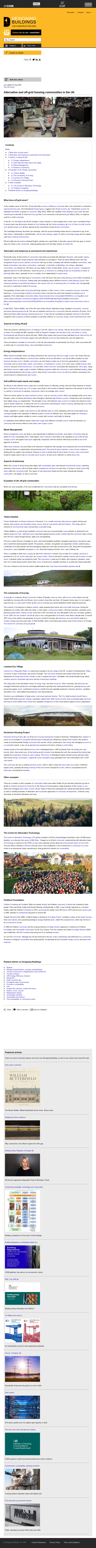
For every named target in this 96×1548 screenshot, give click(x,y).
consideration (76, 271)
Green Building (67, 212)
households (15, 212)
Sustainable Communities (25, 930)
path (19, 603)
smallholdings (60, 265)
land (86, 531)
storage (27, 372)
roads (60, 597)
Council (75, 212)
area (74, 613)
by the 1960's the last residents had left (18, 615)
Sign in (88, 12)
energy (66, 317)
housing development (46, 737)
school (65, 607)
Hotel (64, 910)
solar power (40, 696)
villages (72, 265)
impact (24, 265)
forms (15, 280)
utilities (10, 234)
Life (8, 986)
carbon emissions (50, 367)
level (15, 271)
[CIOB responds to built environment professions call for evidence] (22, 1455)
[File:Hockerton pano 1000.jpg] (48, 726)
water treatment (30, 395)
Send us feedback (40, 1010)
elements (64, 280)
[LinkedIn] (36, 59)
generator (21, 699)
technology (10, 843)
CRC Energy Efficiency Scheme (18, 976)
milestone (49, 311)
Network (83, 930)
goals (54, 466)
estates (66, 271)
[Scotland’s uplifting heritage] (22, 1342)
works (6, 471)
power (25, 375)
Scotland (69, 904)
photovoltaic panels (25, 364)
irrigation (7, 416)
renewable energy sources (33, 524)
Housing (18, 732)
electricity (49, 358)
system (71, 356)
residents (50, 416)
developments (72, 791)
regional (6, 209)
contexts (57, 290)
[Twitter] (33, 59)
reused (41, 406)
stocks (38, 562)
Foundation (18, 900)
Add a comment (22, 1010)
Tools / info (31, 46)
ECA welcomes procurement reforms (18, 1501)
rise (82, 293)
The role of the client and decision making (20, 1430)
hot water (82, 556)
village (77, 524)
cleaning (34, 391)
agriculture (29, 679)
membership (23, 913)
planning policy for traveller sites (67, 283)
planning (7, 273)
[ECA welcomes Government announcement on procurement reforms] (22, 1526)
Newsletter (70, 12)
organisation (47, 471)
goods (44, 449)
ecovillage (50, 927)
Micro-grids (83, 367)
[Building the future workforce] (22, 1139)
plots (27, 686)
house (45, 206)
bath (90, 556)
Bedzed (9, 967)
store (19, 361)
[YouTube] (39, 59)
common (76, 449)
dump (74, 455)
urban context (59, 391)
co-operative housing (72, 290)
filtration (29, 398)
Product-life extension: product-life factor (21, 988)
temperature (17, 755)
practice (14, 679)
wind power (76, 607)
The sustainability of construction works (21, 999)
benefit (79, 696)
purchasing (42, 910)
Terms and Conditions (72, 1542)
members (55, 932)
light (54, 398)
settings (61, 330)
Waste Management (13, 430)
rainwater (12, 388)
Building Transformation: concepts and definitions (24, 970)
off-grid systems (61, 209)
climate (72, 317)
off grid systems (18, 262)
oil (33, 843)
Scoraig (6, 597)
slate (22, 840)
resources (57, 684)
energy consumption (20, 758)
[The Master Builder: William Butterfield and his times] (22, 1106)
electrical (58, 699)
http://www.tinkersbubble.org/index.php (64, 566)
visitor (86, 846)
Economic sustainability (15, 984)
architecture (47, 345)
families (75, 740)
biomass (84, 364)
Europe (19, 922)
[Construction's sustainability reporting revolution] (22, 1489)
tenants (38, 618)
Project (26, 732)
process (19, 468)
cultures (86, 257)
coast (39, 603)
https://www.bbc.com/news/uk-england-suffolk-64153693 (30, 299)
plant (89, 364)
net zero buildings (39, 224)
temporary (23, 251)
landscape (7, 770)
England (85, 737)
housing (33, 286)
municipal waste (33, 455)
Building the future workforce (15, 1117)
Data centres (9, 1393)
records (29, 613)
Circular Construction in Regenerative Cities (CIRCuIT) (26, 972)
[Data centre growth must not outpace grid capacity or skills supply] (22, 1418)
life (72, 244)
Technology (34, 833)
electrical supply (63, 356)
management (85, 268)
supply (55, 234)
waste (10, 237)
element (32, 411)
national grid (52, 356)
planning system (72, 278)
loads (68, 699)
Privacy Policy (55, 1542)
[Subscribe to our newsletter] (22, 35)
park (89, 910)
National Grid (44, 786)
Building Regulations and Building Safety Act (21, 1242)
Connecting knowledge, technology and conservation (24, 1187)
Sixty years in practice (13, 1065)
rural (86, 296)
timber (15, 702)
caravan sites (45, 283)
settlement (30, 521)
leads (23, 603)
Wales (25, 671)
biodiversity (82, 317)
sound (65, 531)
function (86, 335)
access (59, 372)
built (27, 534)
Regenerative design (14, 993)
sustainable (50, 265)
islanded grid (8, 214)
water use (51, 411)
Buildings (36, 962)
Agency (42, 209)
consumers (33, 212)
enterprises (36, 689)
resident (7, 621)
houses (28, 330)
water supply (28, 386)
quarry (27, 840)
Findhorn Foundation (11, 904)
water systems (29, 789)
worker (18, 613)
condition (64, 534)
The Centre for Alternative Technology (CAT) (20, 837)
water (44, 234)
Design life (10, 978)
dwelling (84, 369)
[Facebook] (30, 59)
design (65, 268)
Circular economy (13, 974)
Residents (7, 696)
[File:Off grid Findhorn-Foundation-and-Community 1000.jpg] (48, 894)
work (38, 537)
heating (71, 556)
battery (9, 369)
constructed (10, 922)
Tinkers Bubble (9, 521)
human (20, 388)
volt (18, 556)
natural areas (62, 273)
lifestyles (70, 257)
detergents (57, 404)
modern (67, 244)
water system (62, 401)
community (60, 206)
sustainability (46, 466)
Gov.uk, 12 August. (12, 1353)
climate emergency (58, 224)
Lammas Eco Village (11, 671)
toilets (31, 556)
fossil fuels (18, 534)
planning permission (36, 314)
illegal (20, 221)
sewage (76, 234)
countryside (25, 244)
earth (65, 752)
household (81, 447)
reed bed (53, 395)
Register (81, 12)
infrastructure (27, 367)
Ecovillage (52, 917)
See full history (9, 87)
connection (31, 358)
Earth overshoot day (14, 980)
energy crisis (17, 227)
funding (73, 674)
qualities (41, 414)
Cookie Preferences (39, 1542)
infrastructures (24, 237)
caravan (85, 910)
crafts (14, 692)
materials (16, 447)
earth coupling (35, 755)
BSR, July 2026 (10, 1279)
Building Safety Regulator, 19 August (18, 1151)
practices (68, 521)
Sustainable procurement (16, 997)
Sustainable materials (14, 995)
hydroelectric (50, 364)
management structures (47, 468)
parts (25, 752)
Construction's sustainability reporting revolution (22, 1466)
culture (32, 345)
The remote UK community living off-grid (18, 624)
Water (6, 554)
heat (8, 702)
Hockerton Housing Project (13, 737)
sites (78, 455)
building (51, 206)
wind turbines (38, 364)
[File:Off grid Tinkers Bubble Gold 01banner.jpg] (48, 137)
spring (30, 554)
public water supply (40, 423)
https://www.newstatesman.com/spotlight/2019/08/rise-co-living (57, 296)
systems (83, 209)
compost (39, 556)
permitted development (28, 283)
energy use (17, 401)
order (43, 452)
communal (16, 293)
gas (51, 234)
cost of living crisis (75, 224)
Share (9, 1010)
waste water (87, 395)
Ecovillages (8, 930)
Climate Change (29, 676)
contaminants (45, 404)
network (57, 927)
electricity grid (15, 209)
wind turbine (74, 618)
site (9, 562)
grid (19, 200)
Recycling (50, 449)
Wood (50, 556)
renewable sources (62, 421)
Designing (27, 962)
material (15, 237)
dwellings (53, 679)
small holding (68, 745)
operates (43, 742)
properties (48, 369)
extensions (50, 271)
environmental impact (73, 466)
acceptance (19, 317)
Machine (71, 920)
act (52, 283)
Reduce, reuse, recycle (15, 991)
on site (36, 549)
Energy (36, 209)
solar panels (53, 524)
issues (21, 434)
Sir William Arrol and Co (13, 1315)
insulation (47, 752)
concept (14, 466)
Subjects (13, 46)
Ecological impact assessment (18, 982)
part (40, 271)
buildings (37, 330)
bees (62, 549)
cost (34, 367)
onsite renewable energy (46, 758)
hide (7, 149)
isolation (35, 607)
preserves (9, 549)
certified (75, 544)
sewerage (7, 414)
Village (20, 667)
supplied (43, 699)
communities (64, 227)
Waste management (11, 434)
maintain (14, 786)
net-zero (53, 338)
